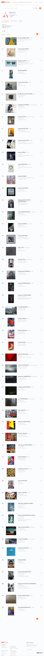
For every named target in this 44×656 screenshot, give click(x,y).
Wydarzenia (25, 2)
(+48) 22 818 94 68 (13, 646)
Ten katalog (36, 8)
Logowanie (36, 2)
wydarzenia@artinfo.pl (13, 651)
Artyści (19, 2)
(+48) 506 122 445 (13, 655)
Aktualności (21, 2)
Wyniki (16, 2)
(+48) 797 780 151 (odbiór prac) (14, 649)
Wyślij (41, 649)
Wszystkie (8, 34)
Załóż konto (41, 2)
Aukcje (14, 2)
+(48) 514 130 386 (13, 650)
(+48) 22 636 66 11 (13, 647)
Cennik (31, 2)
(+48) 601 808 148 (13, 653)
